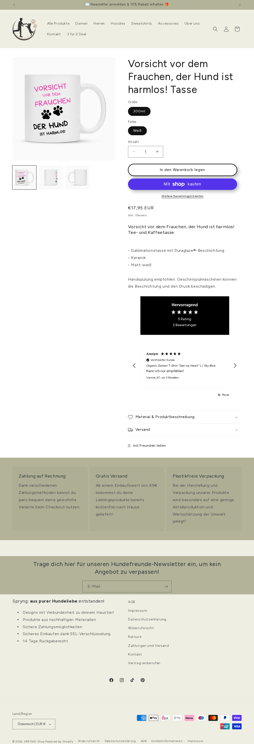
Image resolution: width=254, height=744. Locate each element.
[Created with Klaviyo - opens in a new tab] (127, 428)
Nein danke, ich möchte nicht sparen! (127, 412)
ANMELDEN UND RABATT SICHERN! (127, 397)
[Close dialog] (183, 319)
